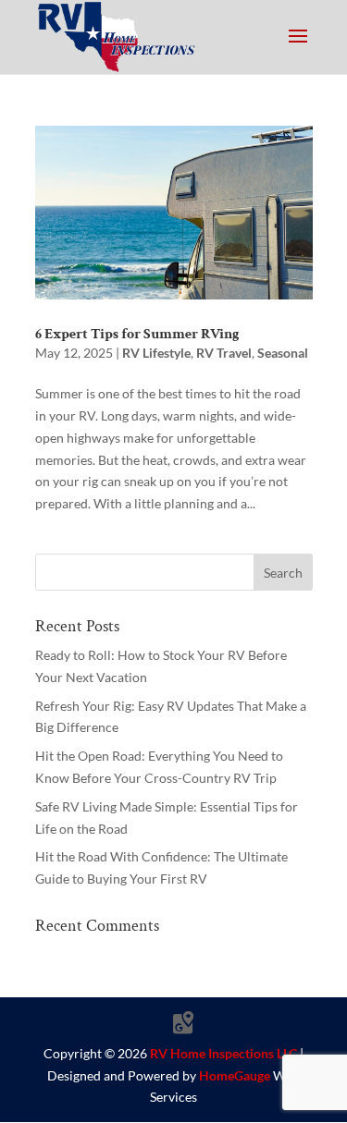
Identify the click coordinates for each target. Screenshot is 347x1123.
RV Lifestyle (156, 352)
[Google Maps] (183, 1023)
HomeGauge (234, 1075)
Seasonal (282, 352)
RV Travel (224, 352)
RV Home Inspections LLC (223, 1053)
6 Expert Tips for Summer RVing (137, 334)
